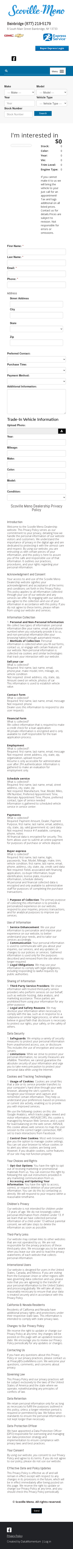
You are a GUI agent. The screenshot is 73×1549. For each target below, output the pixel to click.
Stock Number (13, 108)
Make (7, 86)
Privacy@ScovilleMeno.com (26, 1361)
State (13, 323)
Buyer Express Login (52, 48)
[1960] (62, 431)
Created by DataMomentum (24, 1541)
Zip (12, 337)
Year (7, 97)
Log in (47, 1541)
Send (36, 1510)
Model (40, 86)
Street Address (19, 298)
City (12, 309)
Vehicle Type (44, 97)
